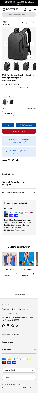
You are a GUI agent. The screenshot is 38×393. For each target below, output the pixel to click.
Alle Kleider (9, 269)
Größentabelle (31, 108)
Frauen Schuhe (26, 269)
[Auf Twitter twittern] (9, 160)
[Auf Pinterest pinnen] (17, 160)
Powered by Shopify (16, 384)
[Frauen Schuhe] (26, 259)
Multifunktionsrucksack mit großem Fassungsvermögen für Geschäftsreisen (18, 23)
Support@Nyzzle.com (10, 313)
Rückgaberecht (27, 388)
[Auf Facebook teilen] (13, 160)
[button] (30, 9)
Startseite (4, 21)
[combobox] (19, 14)
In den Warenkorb (26, 125)
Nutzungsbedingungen (14, 388)
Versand (4, 88)
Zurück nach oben (19, 295)
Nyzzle (8, 384)
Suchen (4, 388)
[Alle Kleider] (9, 259)
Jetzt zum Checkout (19, 131)
